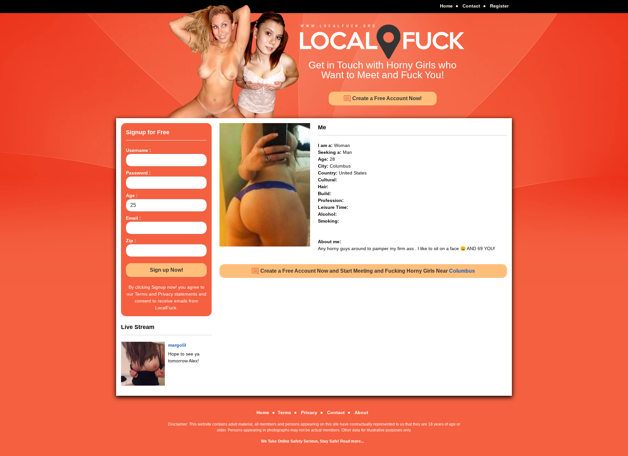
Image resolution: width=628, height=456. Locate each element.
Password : (138, 172)
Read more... (352, 441)
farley (174, 345)
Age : (132, 195)
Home (446, 6)
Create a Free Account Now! (386, 98)
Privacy (309, 412)
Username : (138, 150)
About (361, 412)
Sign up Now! (166, 270)
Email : (133, 218)
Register (499, 6)
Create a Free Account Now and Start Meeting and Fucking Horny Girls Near (367, 271)
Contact (471, 6)
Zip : (131, 240)
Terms (284, 412)
